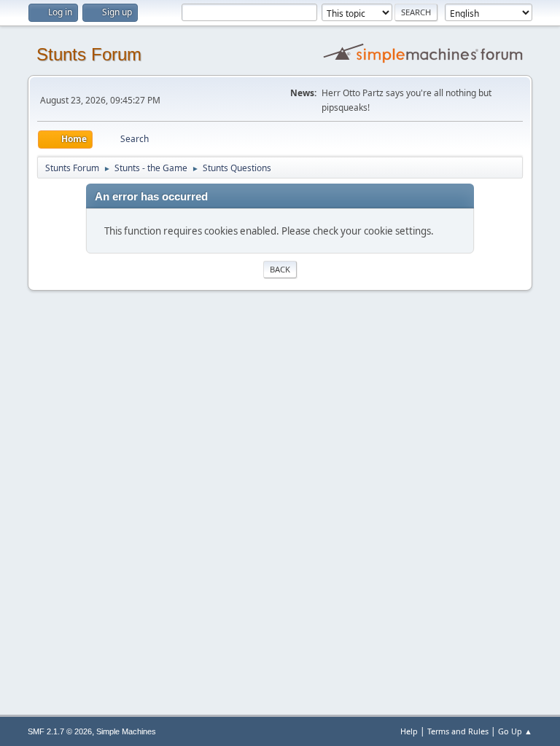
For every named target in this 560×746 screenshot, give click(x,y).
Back (280, 269)
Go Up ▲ (515, 731)
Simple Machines (126, 731)
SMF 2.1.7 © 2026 (60, 731)
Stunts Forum (88, 54)
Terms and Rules (458, 731)
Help (409, 731)
